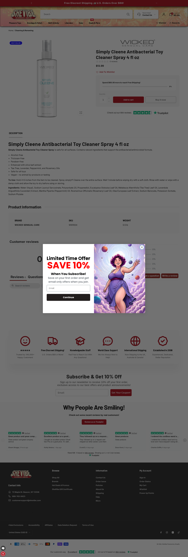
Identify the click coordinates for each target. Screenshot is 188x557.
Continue (68, 297)
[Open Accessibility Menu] (3, 553)
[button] (3, 548)
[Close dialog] (142, 247)
